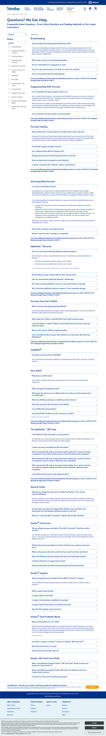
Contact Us (38, 693)
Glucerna (64, 705)
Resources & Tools (70, 8)
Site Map (45, 693)
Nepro (64, 715)
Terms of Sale (74, 693)
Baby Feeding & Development (39, 8)
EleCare (33, 705)
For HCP (84, 2)
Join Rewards (51, 2)
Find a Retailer (67, 2)
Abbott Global (11, 705)
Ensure (48, 705)
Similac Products (28, 8)
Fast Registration (64, 693)
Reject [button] (94, 727)
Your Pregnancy (50, 8)
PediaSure (34, 711)
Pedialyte (33, 708)
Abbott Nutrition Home (13, 708)
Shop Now (59, 2)
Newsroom (10, 715)
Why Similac (77, 2)
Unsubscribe (30, 693)
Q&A (46, 696)
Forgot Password (53, 693)
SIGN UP (92, 687)
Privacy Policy (20, 733)
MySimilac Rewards (60, 8)
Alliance (64, 708)
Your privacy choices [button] (94, 732)
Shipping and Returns (54, 696)
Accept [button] (94, 723)
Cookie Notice (10, 733)
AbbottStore (10, 711)
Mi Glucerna (65, 711)
